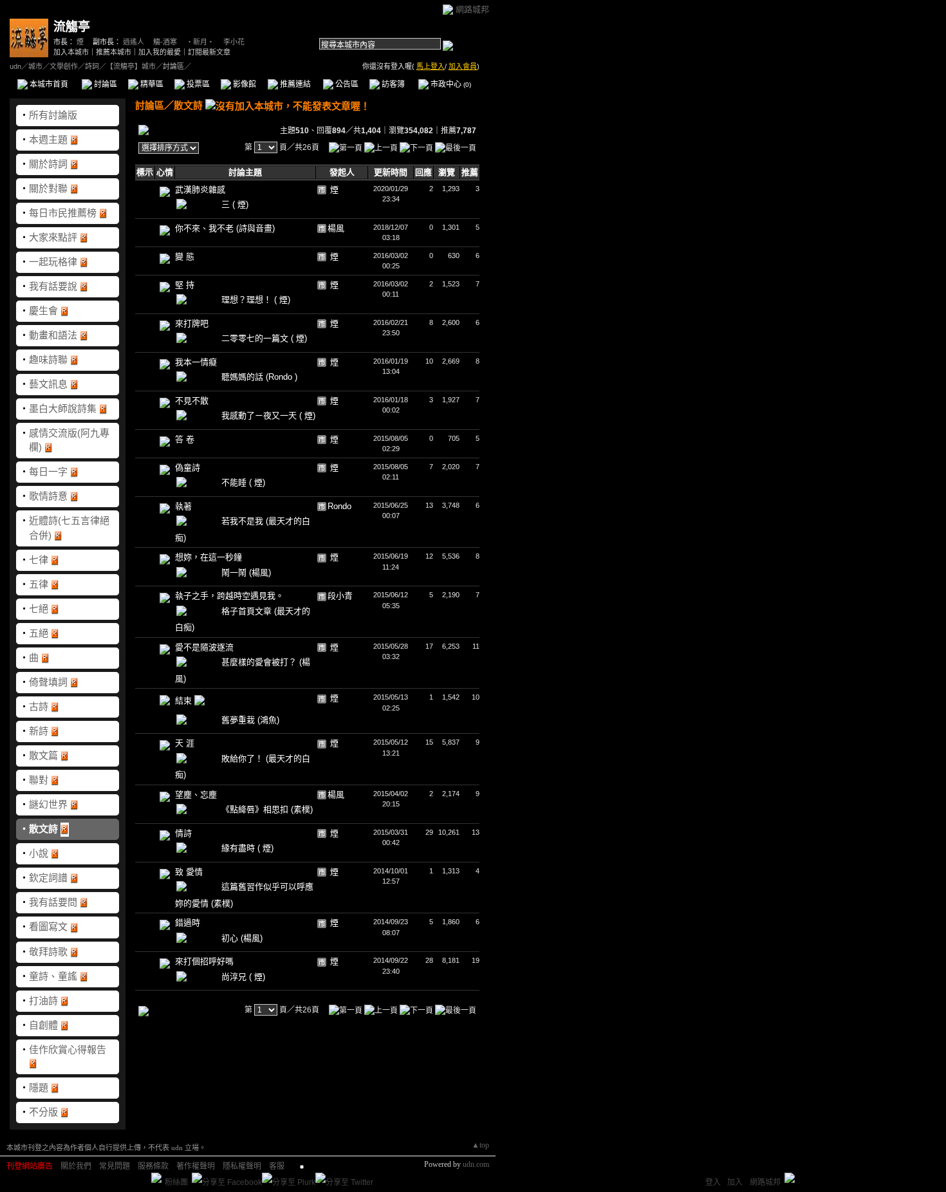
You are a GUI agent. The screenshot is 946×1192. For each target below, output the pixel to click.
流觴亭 (71, 26)
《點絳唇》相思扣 (256, 809)
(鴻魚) (268, 720)
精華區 (150, 84)
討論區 (104, 84)
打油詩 (43, 1000)
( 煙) (240, 204)
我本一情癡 (196, 362)
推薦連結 (294, 84)
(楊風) (260, 572)
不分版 (43, 1111)
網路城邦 (472, 9)
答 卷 (184, 439)
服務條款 (153, 1166)
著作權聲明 (195, 1166)
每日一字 (48, 471)
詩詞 (92, 66)
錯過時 (187, 922)
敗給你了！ (243, 758)
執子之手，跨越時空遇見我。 (229, 596)
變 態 (184, 256)
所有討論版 (53, 114)
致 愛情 (189, 872)
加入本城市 (71, 52)
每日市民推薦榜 (63, 212)
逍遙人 (133, 42)
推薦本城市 (113, 52)
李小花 (234, 42)
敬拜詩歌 (48, 951)
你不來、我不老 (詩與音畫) (225, 228)
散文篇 (43, 755)
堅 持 (184, 285)
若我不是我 (243, 521)
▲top (480, 1145)
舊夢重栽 (239, 720)
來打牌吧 (192, 323)
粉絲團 (176, 1182)
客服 (276, 1166)
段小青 (340, 596)
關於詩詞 (48, 163)
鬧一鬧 (235, 572)
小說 (38, 853)
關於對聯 (48, 188)
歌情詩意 (48, 495)
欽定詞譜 (48, 877)
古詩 (38, 706)
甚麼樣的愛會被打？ (260, 662)
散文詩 (43, 828)
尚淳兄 (235, 977)
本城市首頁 (48, 84)
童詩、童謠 (53, 976)
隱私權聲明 (242, 1166)
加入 (735, 1182)
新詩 (38, 730)
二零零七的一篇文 (256, 338)
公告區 (345, 84)
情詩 (183, 833)
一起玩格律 (53, 261)
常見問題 (114, 1166)
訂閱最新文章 (209, 52)
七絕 (38, 608)
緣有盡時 (239, 848)
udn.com (476, 1164)
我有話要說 (53, 286)
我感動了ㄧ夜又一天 (260, 415)
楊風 (336, 228)
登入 (713, 1182)
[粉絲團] (156, 1178)
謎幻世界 (48, 804)
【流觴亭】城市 (131, 66)
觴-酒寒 (165, 42)
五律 (38, 584)
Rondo (339, 506)
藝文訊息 (48, 383)
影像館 (243, 84)
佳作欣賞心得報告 (67, 1049)
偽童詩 (187, 467)
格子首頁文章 (247, 611)
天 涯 (184, 743)
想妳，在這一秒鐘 (208, 557)
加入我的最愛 (159, 52)
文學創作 (64, 66)
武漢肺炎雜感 (200, 189)
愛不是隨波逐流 (204, 647)
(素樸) (302, 809)
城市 (35, 66)
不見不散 (192, 400)
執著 (183, 506)
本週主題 (48, 139)
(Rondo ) (281, 377)
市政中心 (450, 84)
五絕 (38, 633)
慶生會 (43, 310)
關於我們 (75, 1166)
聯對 (38, 779)
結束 (184, 700)
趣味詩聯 (48, 359)
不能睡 (235, 482)
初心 (231, 938)
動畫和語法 (53, 335)
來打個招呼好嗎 (204, 961)
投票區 (197, 84)
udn (15, 66)
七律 (38, 559)
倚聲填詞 (48, 681)
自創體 (43, 1025)
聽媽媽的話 (243, 377)
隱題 (38, 1087)
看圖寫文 (48, 926)
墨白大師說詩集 (63, 408)
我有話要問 (53, 902)
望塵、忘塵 (196, 794)
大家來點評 (53, 237)
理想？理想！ (247, 299)
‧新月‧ (200, 42)
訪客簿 (392, 84)
